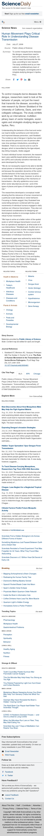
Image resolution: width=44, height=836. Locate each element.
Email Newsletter (12, 751)
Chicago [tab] (37, 373)
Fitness (6, 656)
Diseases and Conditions (11, 299)
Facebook (9, 772)
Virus (30, 280)
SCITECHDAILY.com (17, 530)
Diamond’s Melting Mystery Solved (17, 580)
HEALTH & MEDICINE (8, 616)
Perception (7, 634)
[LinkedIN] (25, 79)
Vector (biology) (34, 288)
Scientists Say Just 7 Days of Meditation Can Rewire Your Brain (21, 727)
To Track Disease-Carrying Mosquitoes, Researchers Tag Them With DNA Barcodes (20, 467)
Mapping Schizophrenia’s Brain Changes (19, 573)
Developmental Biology (12, 325)
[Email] (29, 79)
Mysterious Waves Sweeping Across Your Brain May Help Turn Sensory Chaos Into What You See (22, 694)
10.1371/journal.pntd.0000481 (17, 365)
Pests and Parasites (10, 318)
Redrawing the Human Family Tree (17, 577)
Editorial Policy (22, 808)
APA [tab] (28, 373)
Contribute (26, 805)
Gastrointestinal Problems (13, 627)
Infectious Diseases (10, 292)
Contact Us (9, 798)
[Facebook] (13, 79)
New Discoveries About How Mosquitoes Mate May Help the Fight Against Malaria (21, 408)
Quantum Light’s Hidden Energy (16, 602)
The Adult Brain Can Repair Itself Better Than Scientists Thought (21, 706)
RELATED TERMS (31, 271)
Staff (18, 805)
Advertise (37, 805)
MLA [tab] (20, 373)
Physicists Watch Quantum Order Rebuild (19, 591)
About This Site (8, 805)
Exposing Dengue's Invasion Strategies (19, 427)
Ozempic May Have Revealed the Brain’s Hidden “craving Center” (19, 700)
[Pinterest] (21, 79)
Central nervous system (34, 293)
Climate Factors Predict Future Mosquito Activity (19, 509)
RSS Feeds (9, 755)
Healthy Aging (9, 649)
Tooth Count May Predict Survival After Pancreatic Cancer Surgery (18, 672)
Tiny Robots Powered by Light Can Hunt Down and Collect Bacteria (22, 684)
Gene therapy (33, 306)
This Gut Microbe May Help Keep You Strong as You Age (22, 678)
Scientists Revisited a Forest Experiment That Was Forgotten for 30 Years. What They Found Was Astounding (22, 551)
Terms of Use (36, 808)
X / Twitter (9, 775)
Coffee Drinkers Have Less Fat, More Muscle (21, 598)
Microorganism (34, 302)
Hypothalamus (34, 298)
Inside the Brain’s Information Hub (16, 595)
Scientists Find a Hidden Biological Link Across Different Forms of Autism (21, 537)
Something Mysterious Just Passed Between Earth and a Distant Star (22, 543)
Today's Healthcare (10, 286)
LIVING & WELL (7, 645)
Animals (9, 313)
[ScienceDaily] (16, 4)
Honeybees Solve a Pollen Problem (17, 605)
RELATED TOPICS (9, 271)
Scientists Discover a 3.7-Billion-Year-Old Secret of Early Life (22, 558)
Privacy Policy (8, 808)
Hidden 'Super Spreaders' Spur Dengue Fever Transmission (21, 447)
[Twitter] (17, 79)
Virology (9, 310)
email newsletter (32, 13)
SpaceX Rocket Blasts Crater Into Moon (19, 584)
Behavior (7, 642)
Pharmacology (9, 620)
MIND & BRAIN (6, 631)
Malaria (31, 276)
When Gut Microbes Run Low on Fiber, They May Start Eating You (21, 721)
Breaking (5, 568)
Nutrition (6, 653)
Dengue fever (33, 284)
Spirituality (7, 638)
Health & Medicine (10, 276)
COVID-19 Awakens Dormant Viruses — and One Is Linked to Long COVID (21, 715)
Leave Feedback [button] (12, 795)
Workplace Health (13, 281)
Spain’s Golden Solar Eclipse (15, 588)
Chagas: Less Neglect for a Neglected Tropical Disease (21, 488)
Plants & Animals (10, 305)
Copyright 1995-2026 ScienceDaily (17, 812)
